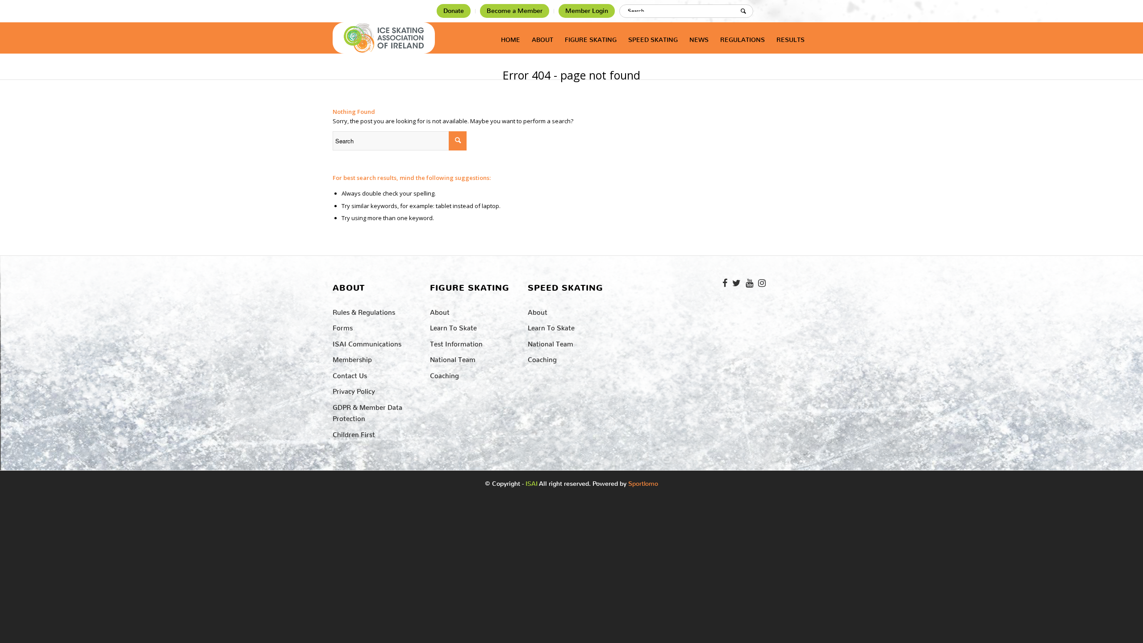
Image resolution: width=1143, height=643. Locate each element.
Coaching (444, 374)
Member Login (586, 11)
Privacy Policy (354, 389)
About (440, 310)
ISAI (532, 484)
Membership (352, 357)
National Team (453, 357)
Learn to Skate (453, 326)
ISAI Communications (367, 342)
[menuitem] (454, 11)
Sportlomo (643, 482)
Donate (453, 11)
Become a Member (514, 11)
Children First (354, 432)
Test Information (456, 342)
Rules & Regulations (364, 310)
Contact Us (350, 374)
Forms (343, 326)
